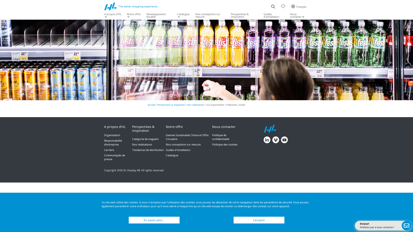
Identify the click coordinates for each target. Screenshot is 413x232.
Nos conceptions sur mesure (207, 15)
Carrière (109, 150)
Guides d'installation (271, 15)
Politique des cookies (224, 144)
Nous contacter (296, 16)
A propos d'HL (112, 14)
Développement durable (156, 15)
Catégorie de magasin (145, 139)
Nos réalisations (195, 104)
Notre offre (134, 14)
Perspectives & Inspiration (240, 15)
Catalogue (183, 14)
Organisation (112, 135)
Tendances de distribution (148, 150)
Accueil (151, 104)
